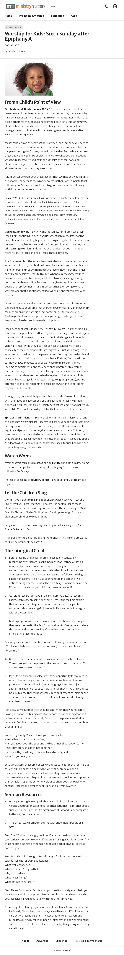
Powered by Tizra (62, 950)
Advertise (42, 940)
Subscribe (61, 940)
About (25, 940)
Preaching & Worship (31, 15)
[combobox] (75, 6)
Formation (57, 15)
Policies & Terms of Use (88, 940)
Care (74, 15)
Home (8, 15)
